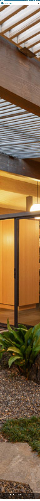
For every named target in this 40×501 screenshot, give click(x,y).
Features (17, 499)
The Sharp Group (6, 3)
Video (13, 499)
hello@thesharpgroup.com (29, 0)
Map (21, 499)
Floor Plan (25, 499)
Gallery (7, 499)
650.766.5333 (37, 0)
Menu (38, 3)
